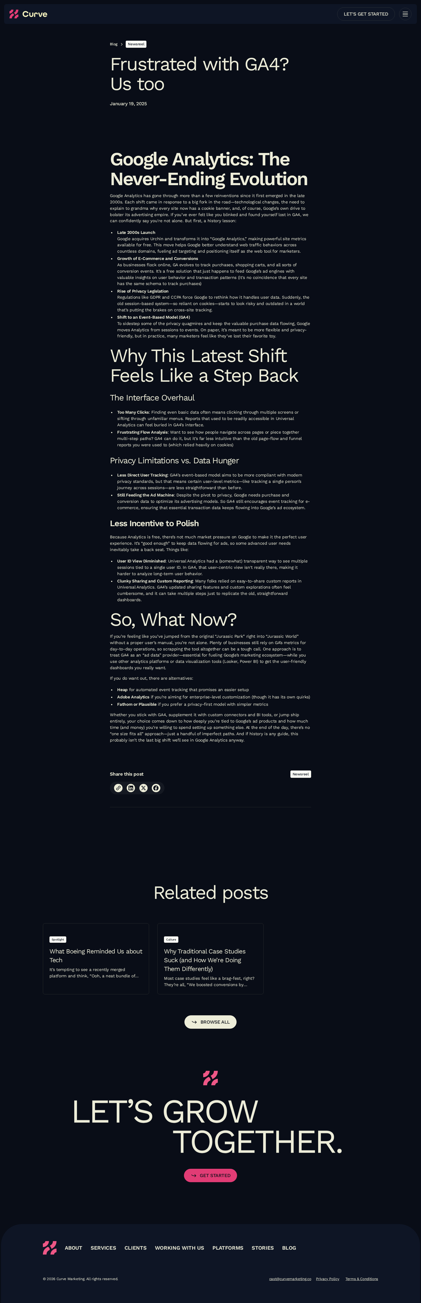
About (73, 1248)
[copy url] (118, 788)
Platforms (227, 1248)
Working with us (179, 1248)
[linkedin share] (131, 788)
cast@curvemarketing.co (290, 1279)
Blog (289, 1248)
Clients (135, 1248)
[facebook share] (156, 788)
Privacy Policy (327, 1279)
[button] (405, 14)
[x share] (143, 788)
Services (103, 1248)
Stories (263, 1248)
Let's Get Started (366, 14)
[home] (28, 14)
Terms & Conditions (361, 1279)
